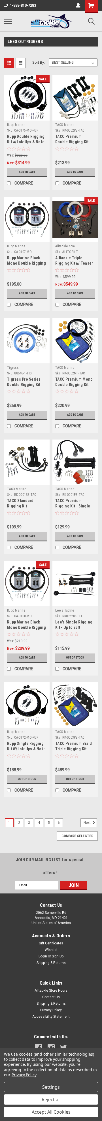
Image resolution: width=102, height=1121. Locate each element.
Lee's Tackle (64, 610)
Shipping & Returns (51, 963)
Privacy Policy (51, 1010)
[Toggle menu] (8, 21)
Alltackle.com (65, 246)
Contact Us (51, 997)
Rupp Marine (16, 125)
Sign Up (57, 956)
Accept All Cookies (51, 1112)
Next (88, 823)
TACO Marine (64, 125)
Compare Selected (77, 836)
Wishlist (51, 950)
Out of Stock (75, 657)
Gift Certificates (51, 943)
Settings (51, 1087)
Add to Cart (27, 171)
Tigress (13, 368)
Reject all (51, 1099)
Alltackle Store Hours (51, 991)
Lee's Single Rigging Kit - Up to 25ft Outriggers (73, 627)
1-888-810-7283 (23, 5)
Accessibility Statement (51, 1017)
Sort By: (38, 62)
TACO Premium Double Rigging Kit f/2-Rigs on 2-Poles (72, 141)
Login (43, 956)
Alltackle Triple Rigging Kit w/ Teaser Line (74, 263)
